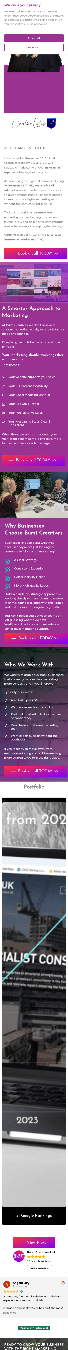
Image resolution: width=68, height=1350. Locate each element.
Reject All (34, 47)
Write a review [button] (40, 1268)
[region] (34, 27)
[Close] (64, 3)
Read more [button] (9, 1312)
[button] (35, 253)
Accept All (34, 38)
